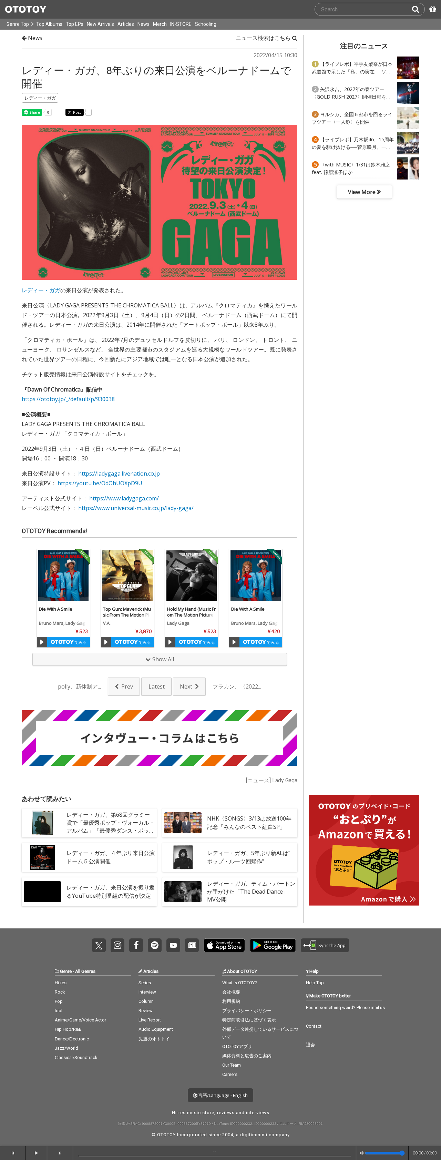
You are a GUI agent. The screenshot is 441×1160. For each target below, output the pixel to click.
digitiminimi (253, 1134)
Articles (125, 24)
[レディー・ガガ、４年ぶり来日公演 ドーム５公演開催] (42, 857)
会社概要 (231, 992)
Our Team (231, 1065)
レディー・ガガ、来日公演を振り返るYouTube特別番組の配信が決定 (110, 891)
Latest (156, 686)
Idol (58, 1010)
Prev (127, 686)
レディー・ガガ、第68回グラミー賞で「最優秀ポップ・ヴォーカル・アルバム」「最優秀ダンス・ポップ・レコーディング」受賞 (110, 827)
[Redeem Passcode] (432, 9)
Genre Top (18, 24)
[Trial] (42, 642)
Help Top (315, 982)
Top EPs (74, 24)
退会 (310, 1044)
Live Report (150, 1019)
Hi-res (60, 982)
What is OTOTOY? (239, 982)
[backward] (13, 1153)
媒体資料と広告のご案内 (246, 1055)
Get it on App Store (224, 945)
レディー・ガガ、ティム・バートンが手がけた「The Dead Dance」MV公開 (251, 891)
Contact (313, 1026)
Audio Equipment (156, 1029)
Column (146, 1001)
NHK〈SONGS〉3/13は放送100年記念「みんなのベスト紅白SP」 (249, 822)
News (143, 24)
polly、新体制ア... (79, 686)
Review (146, 1010)
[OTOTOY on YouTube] (173, 945)
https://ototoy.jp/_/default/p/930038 (68, 399)
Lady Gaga (178, 623)
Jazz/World (66, 1048)
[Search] (418, 9)
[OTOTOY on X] (99, 945)
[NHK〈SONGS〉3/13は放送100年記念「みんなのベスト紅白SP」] (183, 823)
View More (362, 192)
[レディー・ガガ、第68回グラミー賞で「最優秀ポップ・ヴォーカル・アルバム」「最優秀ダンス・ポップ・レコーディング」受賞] (42, 823)
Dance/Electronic (72, 1038)
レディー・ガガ (41, 290)
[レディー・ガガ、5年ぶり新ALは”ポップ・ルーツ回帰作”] (183, 857)
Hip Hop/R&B (68, 1029)
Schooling (205, 24)
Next (186, 686)
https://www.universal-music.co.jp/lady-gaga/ (136, 508)
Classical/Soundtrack (76, 1057)
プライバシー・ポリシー (246, 1010)
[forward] (60, 1153)
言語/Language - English (222, 1095)
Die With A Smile (55, 609)
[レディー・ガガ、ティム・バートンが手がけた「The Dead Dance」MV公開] (183, 891)
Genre (66, 971)
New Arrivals (100, 24)
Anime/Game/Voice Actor (80, 1019)
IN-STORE (181, 24)
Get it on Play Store (273, 945)
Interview (147, 992)
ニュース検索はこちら (264, 38)
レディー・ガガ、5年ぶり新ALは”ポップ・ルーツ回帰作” (248, 857)
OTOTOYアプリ (237, 1046)
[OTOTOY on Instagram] (117, 945)
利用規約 (231, 1001)
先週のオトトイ (154, 1038)
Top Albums (49, 24)
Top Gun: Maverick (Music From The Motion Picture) (127, 615)
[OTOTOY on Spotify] (155, 945)
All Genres (85, 971)
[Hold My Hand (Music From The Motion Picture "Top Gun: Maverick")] (191, 575)
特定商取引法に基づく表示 (249, 1019)
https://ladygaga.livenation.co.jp (119, 473)
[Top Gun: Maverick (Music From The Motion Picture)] (127, 575)
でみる (80, 642)
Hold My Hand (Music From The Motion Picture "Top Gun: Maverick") (191, 615)
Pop (59, 1001)
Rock (60, 992)
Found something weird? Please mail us (345, 1007)
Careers (229, 1074)
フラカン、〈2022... (237, 686)
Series (145, 982)
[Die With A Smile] (63, 575)
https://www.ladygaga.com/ (124, 498)
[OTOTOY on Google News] (192, 945)
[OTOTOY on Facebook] (136, 945)
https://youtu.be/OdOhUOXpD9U (100, 483)
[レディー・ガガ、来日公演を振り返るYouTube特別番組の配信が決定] (42, 891)
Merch (160, 24)
